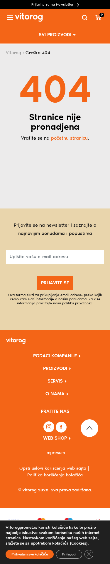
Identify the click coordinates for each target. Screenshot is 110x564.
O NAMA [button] (55, 393)
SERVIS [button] (55, 381)
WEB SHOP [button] (55, 438)
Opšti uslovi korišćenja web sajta (52, 468)
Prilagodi (69, 554)
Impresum (55, 452)
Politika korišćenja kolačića (55, 475)
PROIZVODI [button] (55, 368)
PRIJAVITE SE (55, 283)
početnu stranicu (69, 138)
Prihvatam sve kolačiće (29, 554)
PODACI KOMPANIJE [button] (55, 355)
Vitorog (13, 53)
